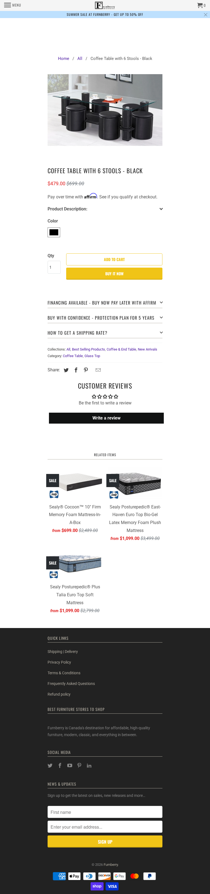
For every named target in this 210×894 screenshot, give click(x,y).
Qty (51, 255)
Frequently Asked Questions (71, 683)
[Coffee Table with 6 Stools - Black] (105, 115)
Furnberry (111, 865)
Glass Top (92, 356)
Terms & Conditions (64, 673)
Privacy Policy (59, 662)
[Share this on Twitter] (65, 370)
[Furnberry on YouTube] (70, 765)
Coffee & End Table (121, 349)
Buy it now (114, 273)
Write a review (106, 418)
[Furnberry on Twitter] (51, 765)
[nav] (12, 5)
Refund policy (59, 694)
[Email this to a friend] (97, 370)
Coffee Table (73, 356)
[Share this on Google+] (91, 371)
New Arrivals (147, 349)
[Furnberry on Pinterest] (80, 765)
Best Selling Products (88, 349)
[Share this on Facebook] (75, 370)
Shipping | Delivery (63, 651)
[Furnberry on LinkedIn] (90, 765)
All (68, 349)
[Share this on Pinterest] (85, 370)
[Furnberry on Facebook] (60, 765)
